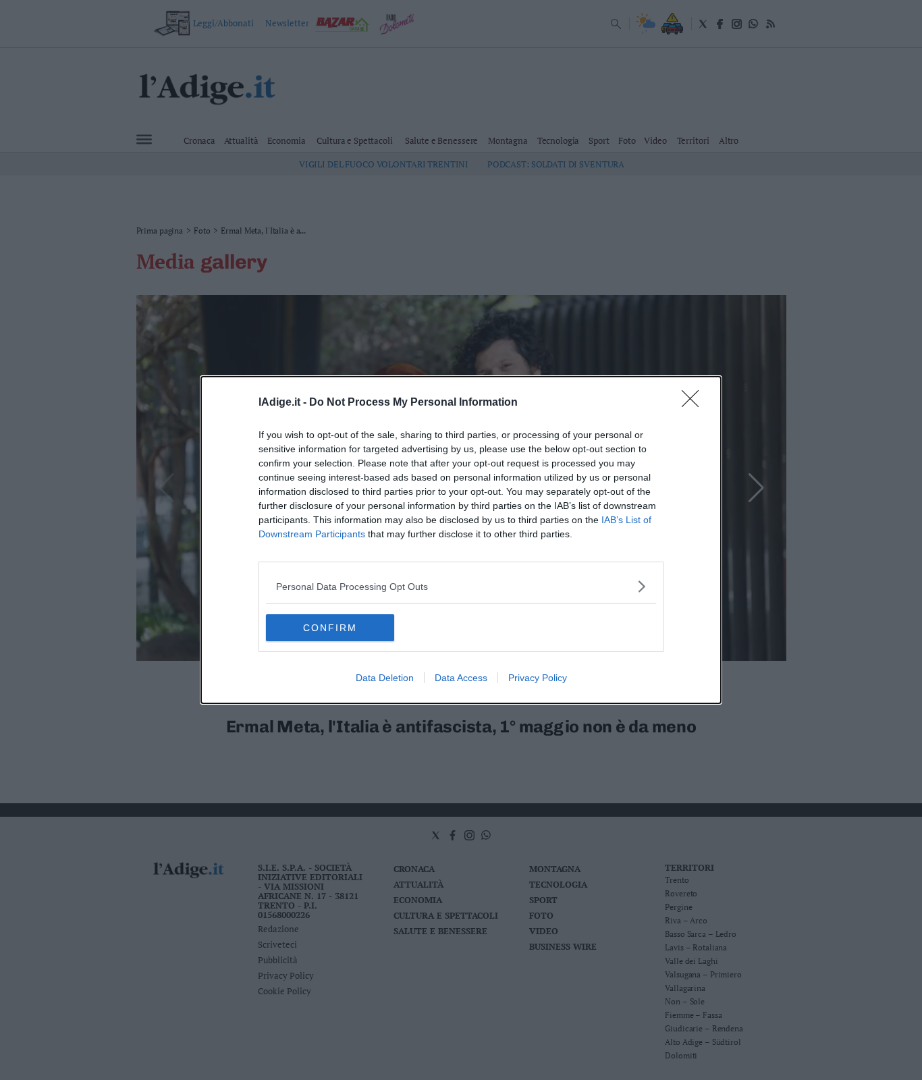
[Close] (694, 403)
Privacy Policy (537, 677)
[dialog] (461, 540)
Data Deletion (385, 677)
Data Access (461, 677)
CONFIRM (330, 627)
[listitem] (461, 586)
